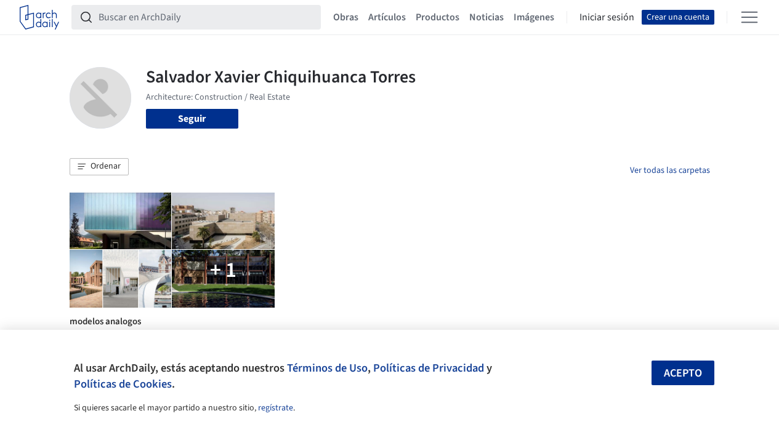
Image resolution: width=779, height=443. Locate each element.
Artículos (387, 17)
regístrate (275, 408)
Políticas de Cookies (123, 384)
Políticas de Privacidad (428, 368)
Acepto (683, 373)
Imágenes (534, 17)
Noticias (486, 17)
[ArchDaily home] (39, 17)
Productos (437, 17)
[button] (99, 166)
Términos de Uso (327, 368)
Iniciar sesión (606, 17)
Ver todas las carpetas (670, 170)
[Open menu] (749, 17)
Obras (345, 17)
